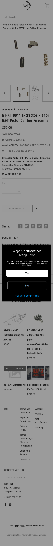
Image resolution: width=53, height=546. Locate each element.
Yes (27, 273)
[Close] (48, 248)
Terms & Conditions (27, 296)
